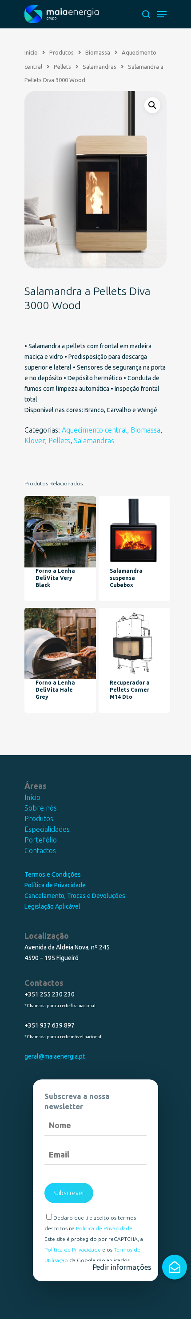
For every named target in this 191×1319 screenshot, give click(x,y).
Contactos (40, 850)
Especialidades (47, 829)
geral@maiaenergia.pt (54, 1056)
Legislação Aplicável (52, 906)
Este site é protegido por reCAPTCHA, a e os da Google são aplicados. (93, 1249)
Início (32, 797)
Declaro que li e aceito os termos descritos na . (90, 1223)
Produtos (38, 819)
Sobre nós (40, 808)
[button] (174, 1267)
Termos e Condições (52, 874)
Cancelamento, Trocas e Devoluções (74, 895)
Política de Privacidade (55, 885)
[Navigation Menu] (162, 14)
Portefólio (40, 840)
